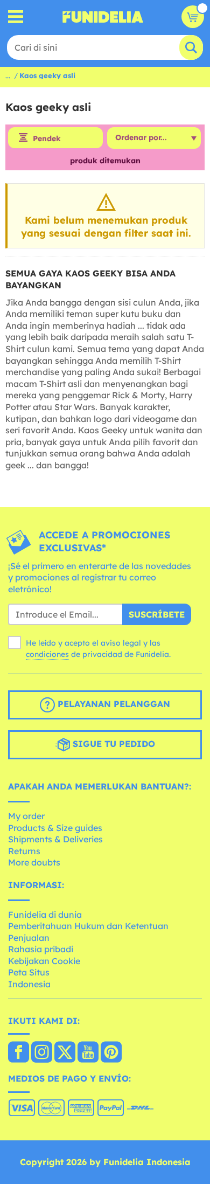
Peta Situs (29, 972)
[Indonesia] (18, 1053)
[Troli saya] (192, 16)
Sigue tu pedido (112, 744)
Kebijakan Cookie (44, 960)
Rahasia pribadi (40, 949)
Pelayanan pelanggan (112, 704)
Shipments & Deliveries (55, 839)
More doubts (34, 862)
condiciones (47, 654)
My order (26, 816)
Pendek (47, 138)
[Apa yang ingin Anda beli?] (16, 17)
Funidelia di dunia (45, 914)
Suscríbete (157, 614)
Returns (24, 851)
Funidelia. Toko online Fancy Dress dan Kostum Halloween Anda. (102, 17)
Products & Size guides (55, 827)
